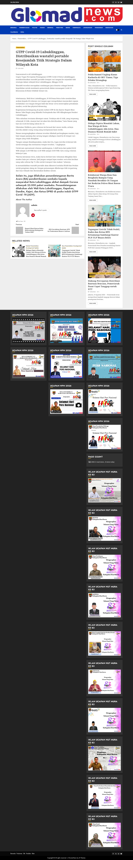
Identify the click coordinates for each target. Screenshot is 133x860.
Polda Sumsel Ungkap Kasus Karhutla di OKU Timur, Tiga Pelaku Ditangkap (103, 77)
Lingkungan (87, 28)
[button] (121, 30)
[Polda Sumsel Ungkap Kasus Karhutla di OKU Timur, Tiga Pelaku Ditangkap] (104, 61)
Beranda (13, 28)
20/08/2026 (92, 240)
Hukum (42, 28)
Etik (24, 854)
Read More (92, 94)
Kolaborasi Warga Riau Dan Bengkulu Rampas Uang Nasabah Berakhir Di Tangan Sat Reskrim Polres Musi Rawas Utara (104, 180)
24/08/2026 (92, 189)
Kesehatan (109, 28)
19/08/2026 (92, 292)
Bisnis (68, 28)
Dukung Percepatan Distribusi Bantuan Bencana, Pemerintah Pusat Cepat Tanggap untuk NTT (104, 284)
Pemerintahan (24, 28)
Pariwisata (77, 28)
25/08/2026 (92, 83)
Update (37, 248)
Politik (34, 28)
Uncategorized (30, 248)
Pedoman (19, 854)
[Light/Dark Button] (117, 30)
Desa (22, 32)
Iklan (33, 854)
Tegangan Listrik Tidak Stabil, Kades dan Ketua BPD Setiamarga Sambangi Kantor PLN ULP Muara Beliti (72, 254)
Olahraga (14, 32)
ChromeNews (72, 858)
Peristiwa (59, 28)
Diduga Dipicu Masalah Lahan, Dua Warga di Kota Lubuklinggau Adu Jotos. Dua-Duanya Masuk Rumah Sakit (36, 254)
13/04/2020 (20, 68)
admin (34, 205)
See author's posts (40, 210)
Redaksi (28, 854)
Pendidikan (99, 28)
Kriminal (50, 28)
